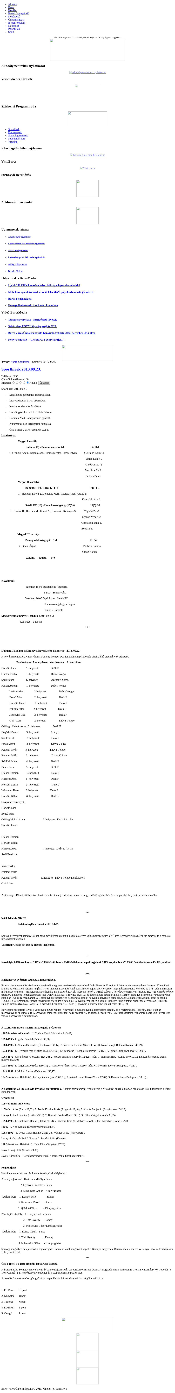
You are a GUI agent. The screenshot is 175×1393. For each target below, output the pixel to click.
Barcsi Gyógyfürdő (18, 13)
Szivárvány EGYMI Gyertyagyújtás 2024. (32, 326)
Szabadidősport (16, 138)
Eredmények (15, 132)
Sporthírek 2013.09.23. (21, 369)
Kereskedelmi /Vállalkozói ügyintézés (26, 243)
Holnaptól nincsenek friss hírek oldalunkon (33, 305)
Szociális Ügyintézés (18, 250)
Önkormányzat (16, 19)
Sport (11, 31)
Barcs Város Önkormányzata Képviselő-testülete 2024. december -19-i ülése (51, 332)
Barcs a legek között (19, 298)
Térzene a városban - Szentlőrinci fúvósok (32, 319)
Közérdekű (14, 16)
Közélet (12, 10)
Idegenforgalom (16, 22)
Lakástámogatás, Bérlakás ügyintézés (26, 257)
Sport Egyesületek (18, 135)
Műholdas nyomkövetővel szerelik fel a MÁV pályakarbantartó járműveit (50, 292)
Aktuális (12, 4)
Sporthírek (13, 129)
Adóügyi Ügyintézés (17, 264)
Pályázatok (14, 28)
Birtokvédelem (15, 271)
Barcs (11, 7)
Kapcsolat (13, 25)
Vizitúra (12, 141)
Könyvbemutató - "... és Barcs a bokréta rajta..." (36, 339)
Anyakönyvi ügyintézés (19, 236)
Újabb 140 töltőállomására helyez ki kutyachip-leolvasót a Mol (44, 285)
